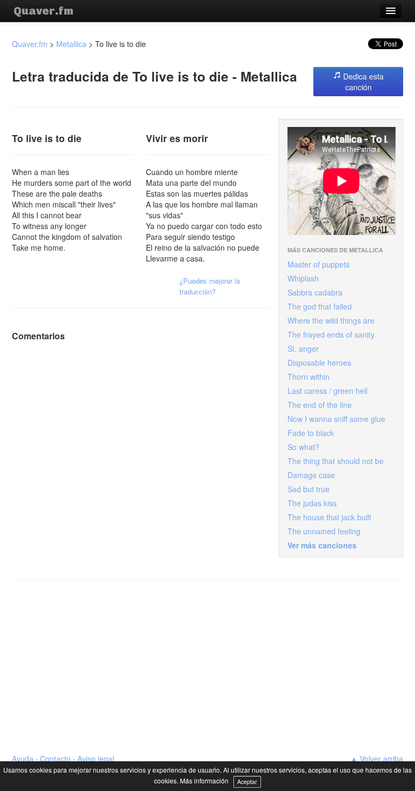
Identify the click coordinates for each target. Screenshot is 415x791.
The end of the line (319, 404)
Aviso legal (95, 758)
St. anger (303, 348)
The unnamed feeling (323, 531)
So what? (303, 446)
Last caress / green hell (327, 390)
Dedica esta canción (362, 81)
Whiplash (303, 278)
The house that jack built (329, 517)
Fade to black (310, 432)
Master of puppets (318, 264)
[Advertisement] (207, 666)
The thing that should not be (335, 460)
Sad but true (308, 489)
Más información (204, 780)
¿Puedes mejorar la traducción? (209, 286)
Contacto (55, 758)
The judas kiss (312, 503)
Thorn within (308, 376)
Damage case (311, 475)
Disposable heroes (319, 362)
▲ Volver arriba (376, 758)
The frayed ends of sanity (330, 334)
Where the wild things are (330, 320)
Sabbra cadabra (315, 292)
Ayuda (23, 758)
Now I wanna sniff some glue (336, 418)
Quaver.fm (43, 10)
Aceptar (247, 781)
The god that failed (319, 306)
